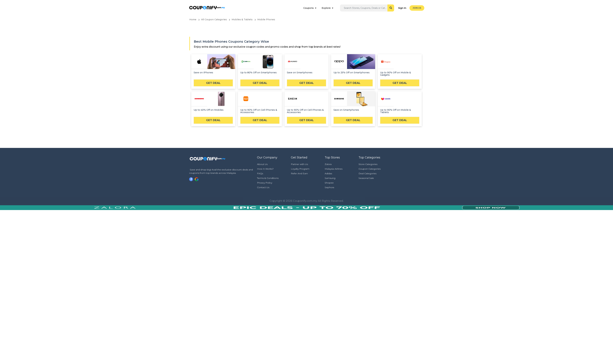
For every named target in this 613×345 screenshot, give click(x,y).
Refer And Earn (299, 173)
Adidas (328, 173)
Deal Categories (367, 173)
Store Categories (368, 164)
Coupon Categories (370, 168)
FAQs (260, 173)
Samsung (330, 178)
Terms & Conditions (268, 178)
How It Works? (265, 168)
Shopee (329, 182)
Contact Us (263, 187)
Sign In (402, 8)
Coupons (308, 8)
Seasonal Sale (366, 178)
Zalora (328, 164)
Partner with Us (299, 164)
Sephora (329, 187)
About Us (262, 164)
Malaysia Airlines (333, 168)
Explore (326, 8)
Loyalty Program (300, 168)
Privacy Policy (264, 182)
